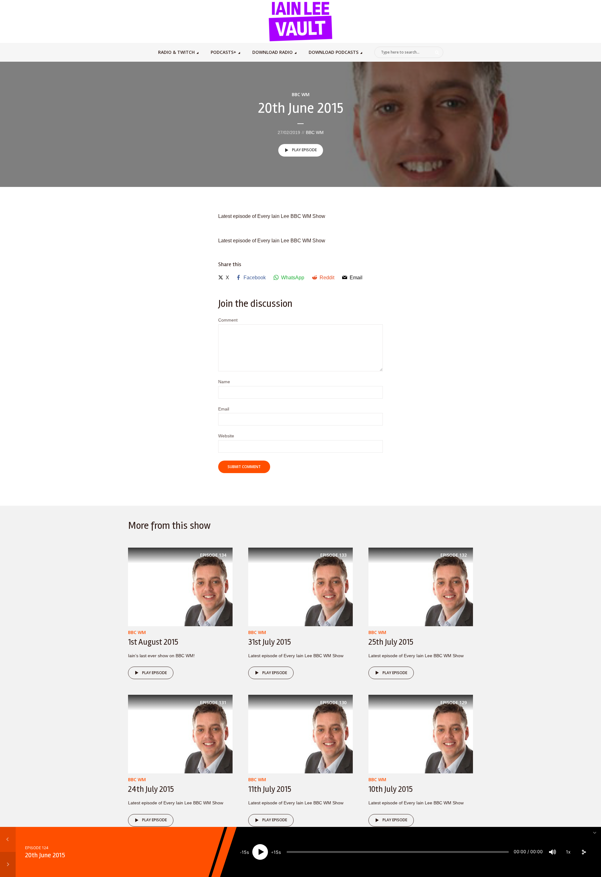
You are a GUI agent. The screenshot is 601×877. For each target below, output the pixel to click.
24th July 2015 (151, 789)
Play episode (304, 149)
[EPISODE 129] (420, 733)
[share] (584, 852)
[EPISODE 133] (300, 586)
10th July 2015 (390, 789)
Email (223, 408)
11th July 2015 (269, 789)
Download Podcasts (333, 52)
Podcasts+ (223, 52)
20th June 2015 (45, 855)
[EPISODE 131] (180, 733)
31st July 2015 (269, 642)
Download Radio (272, 52)
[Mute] (552, 852)
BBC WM (301, 94)
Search (437, 52)
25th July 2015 (390, 642)
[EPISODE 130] (300, 733)
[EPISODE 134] (180, 586)
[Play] (260, 852)
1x (568, 851)
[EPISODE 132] (420, 586)
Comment (228, 319)
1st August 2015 (153, 642)
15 (244, 852)
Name (224, 381)
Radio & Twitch (176, 52)
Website (226, 435)
